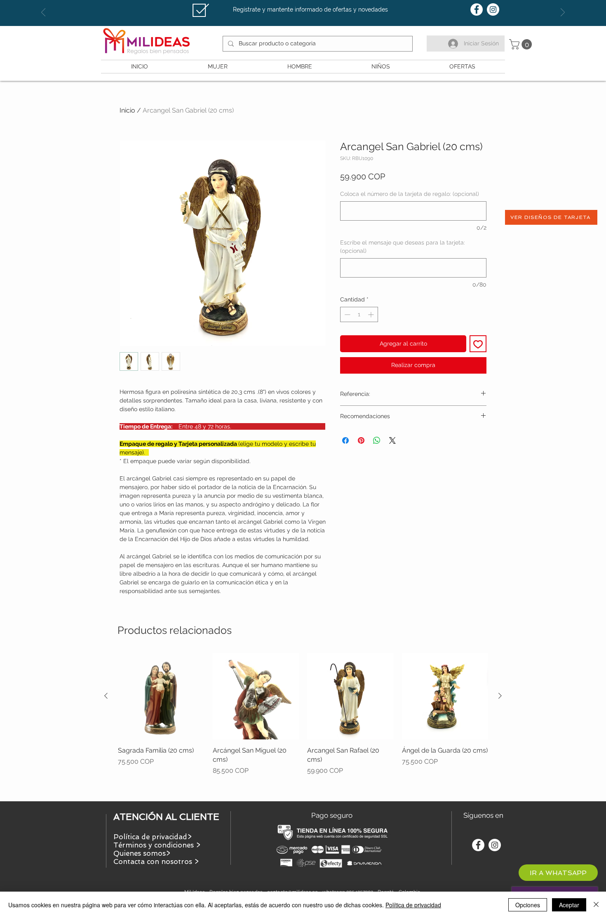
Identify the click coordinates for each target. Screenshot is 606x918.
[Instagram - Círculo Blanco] (493, 9)
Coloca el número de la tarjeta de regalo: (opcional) (409, 194)
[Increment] (371, 314)
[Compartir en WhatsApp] (377, 440)
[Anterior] (106, 696)
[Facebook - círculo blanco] (476, 9)
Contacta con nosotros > (156, 861)
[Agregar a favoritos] (478, 343)
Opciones (527, 905)
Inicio (127, 110)
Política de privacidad (413, 905)
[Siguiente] (500, 696)
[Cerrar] (596, 904)
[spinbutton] (359, 314)
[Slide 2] (303, 5)
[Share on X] (392, 440)
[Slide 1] (295, 5)
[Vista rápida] (161, 696)
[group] (303, 723)
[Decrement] (346, 314)
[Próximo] (563, 13)
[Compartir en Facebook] (345, 440)
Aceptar (569, 905)
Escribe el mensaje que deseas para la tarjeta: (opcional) (402, 246)
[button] (521, 44)
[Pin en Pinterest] (361, 440)
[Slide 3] (310, 5)
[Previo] (43, 13)
